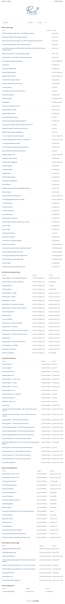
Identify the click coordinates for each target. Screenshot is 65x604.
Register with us (59, 1)
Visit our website (7, 1)
